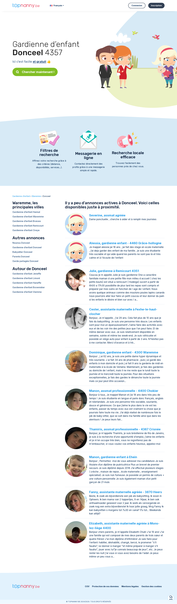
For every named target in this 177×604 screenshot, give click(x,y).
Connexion (137, 5)
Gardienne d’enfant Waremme (28, 216)
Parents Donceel (21, 256)
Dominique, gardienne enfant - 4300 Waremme (123, 352)
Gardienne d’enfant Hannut (26, 212)
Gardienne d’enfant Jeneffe (26, 273)
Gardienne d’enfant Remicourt (28, 225)
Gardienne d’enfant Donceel (27, 247)
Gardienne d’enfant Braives (26, 221)
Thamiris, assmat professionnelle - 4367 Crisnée (125, 429)
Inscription (156, 5)
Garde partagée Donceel (25, 261)
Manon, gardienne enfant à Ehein (113, 457)
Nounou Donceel (21, 242)
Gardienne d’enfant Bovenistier (28, 287)
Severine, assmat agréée (107, 215)
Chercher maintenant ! (38, 72)
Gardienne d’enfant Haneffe (26, 282)
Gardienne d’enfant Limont (26, 278)
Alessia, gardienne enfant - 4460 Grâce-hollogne (125, 243)
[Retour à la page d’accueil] (26, 5)
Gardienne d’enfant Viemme (27, 292)
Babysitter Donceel (22, 252)
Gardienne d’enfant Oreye (26, 230)
